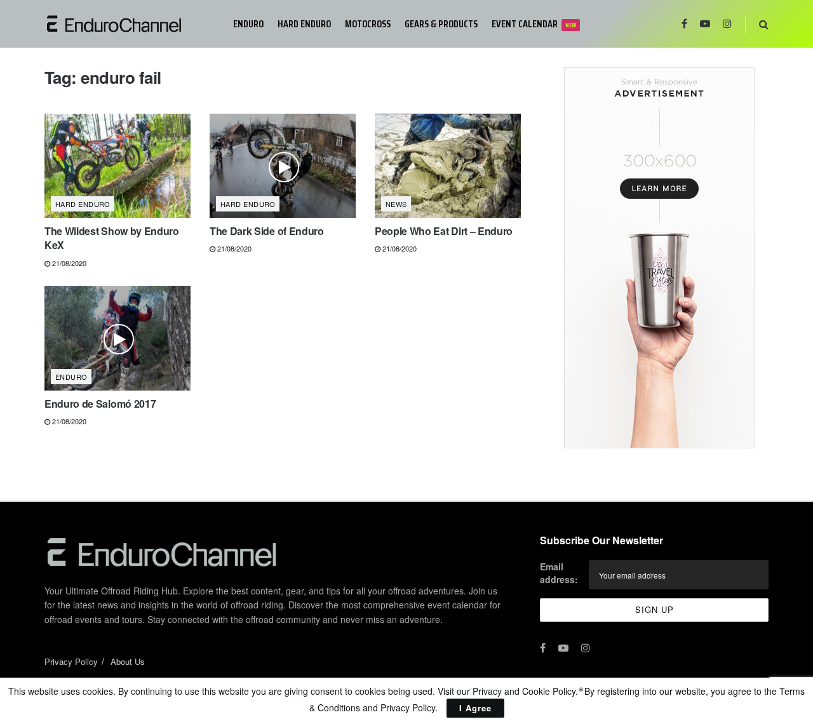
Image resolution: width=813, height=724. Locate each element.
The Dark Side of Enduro (267, 231)
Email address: (559, 573)
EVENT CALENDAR (534, 24)
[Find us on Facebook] (684, 24)
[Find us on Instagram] (727, 24)
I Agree (475, 708)
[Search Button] (764, 24)
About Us (128, 661)
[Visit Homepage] (129, 23)
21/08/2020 (68, 263)
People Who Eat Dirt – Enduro (444, 231)
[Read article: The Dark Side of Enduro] (283, 166)
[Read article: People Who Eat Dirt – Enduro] (448, 166)
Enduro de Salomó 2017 (100, 403)
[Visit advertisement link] (659, 257)
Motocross (368, 24)
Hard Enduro (304, 24)
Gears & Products (441, 24)
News (396, 204)
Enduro (248, 24)
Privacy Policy (71, 661)
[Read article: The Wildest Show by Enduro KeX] (117, 166)
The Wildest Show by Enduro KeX (111, 238)
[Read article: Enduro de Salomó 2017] (117, 338)
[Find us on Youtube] (705, 24)
